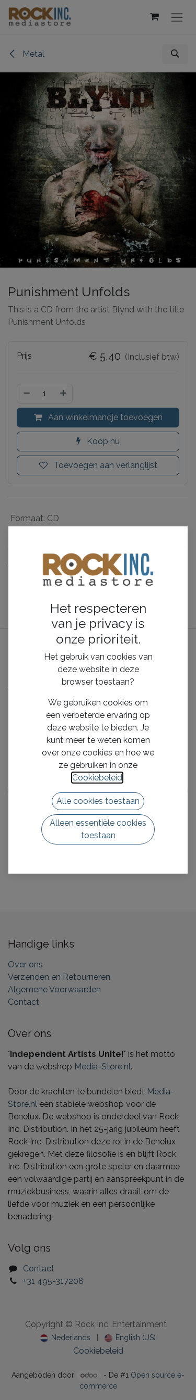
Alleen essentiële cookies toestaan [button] (98, 829)
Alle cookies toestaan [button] (98, 801)
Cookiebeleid (97, 778)
